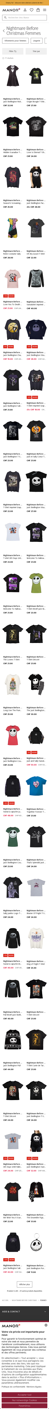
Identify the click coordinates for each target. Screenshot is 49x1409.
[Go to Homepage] (11, 10)
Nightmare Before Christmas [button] (24, 1300)
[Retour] (3, 30)
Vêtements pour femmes (15, 41)
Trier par (36, 51)
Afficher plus (24, 1284)
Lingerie (36, 41)
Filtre (11, 51)
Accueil (5, 1300)
